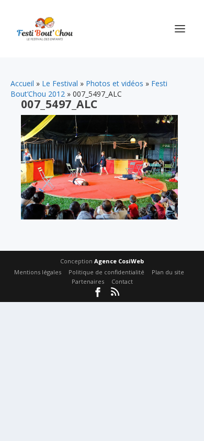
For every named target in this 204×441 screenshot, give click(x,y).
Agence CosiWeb (119, 261)
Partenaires (88, 281)
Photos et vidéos (114, 83)
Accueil (22, 83)
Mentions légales (37, 272)
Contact (122, 281)
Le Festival (60, 83)
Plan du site (168, 272)
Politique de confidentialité (106, 272)
